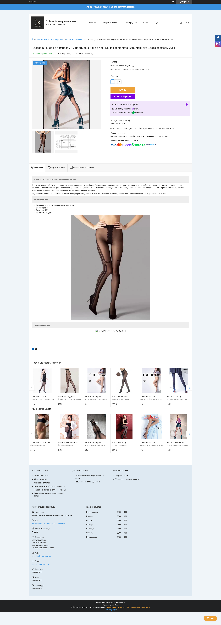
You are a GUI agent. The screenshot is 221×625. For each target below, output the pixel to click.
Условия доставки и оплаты (127, 479)
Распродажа (131, 23)
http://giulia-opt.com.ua (41, 556)
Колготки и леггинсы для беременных (50, 490)
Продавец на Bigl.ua (110, 605)
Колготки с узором (74, 39)
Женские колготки (42, 483)
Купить (122, 90)
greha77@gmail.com (40, 564)
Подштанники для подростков (87, 482)
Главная (92, 23)
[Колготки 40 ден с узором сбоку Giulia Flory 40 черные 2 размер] (42, 380)
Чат (212, 618)
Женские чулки (40, 479)
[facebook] (33, 349)
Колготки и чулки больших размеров (49, 486)
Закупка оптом (121, 476)
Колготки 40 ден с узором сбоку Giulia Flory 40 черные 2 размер (42, 399)
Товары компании (109, 23)
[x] (36, 349)
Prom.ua (122, 603)
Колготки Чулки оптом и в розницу (49, 39)
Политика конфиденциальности (138, 607)
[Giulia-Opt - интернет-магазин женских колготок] (37, 22)
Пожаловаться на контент (116, 607)
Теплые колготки (41, 476)
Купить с (118, 96)
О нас (145, 23)
